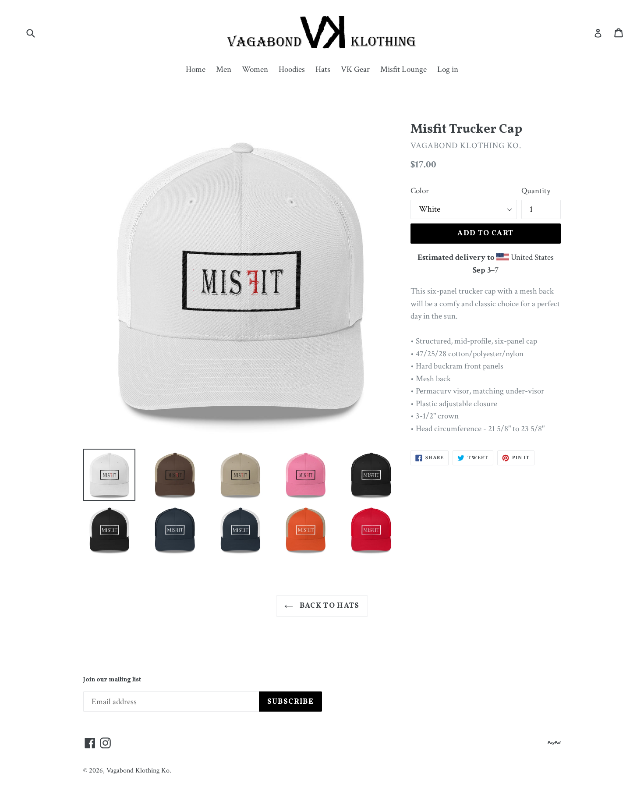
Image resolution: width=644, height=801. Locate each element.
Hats (322, 69)
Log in (447, 69)
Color (419, 190)
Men (223, 69)
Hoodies (292, 69)
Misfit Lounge (403, 69)
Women (255, 69)
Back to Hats (328, 606)
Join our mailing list (112, 680)
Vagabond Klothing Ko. (138, 770)
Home (195, 69)
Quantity (535, 190)
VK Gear (355, 69)
